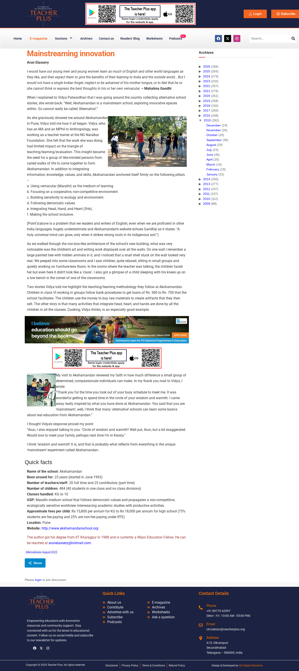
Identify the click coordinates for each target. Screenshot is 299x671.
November (213, 130)
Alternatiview (33, 552)
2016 (206, 115)
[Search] (293, 38)
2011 (206, 194)
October (212, 135)
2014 (206, 179)
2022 (206, 86)
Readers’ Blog (130, 38)
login (38, 580)
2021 (206, 91)
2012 (206, 189)
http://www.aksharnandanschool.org (70, 528)
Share (37, 563)
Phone (211, 606)
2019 (206, 101)
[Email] (201, 625)
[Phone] (201, 608)
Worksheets (154, 38)
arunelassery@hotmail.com (70, 543)
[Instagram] (236, 38)
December (213, 125)
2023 (206, 81)
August (211, 145)
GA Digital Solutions (251, 665)
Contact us (106, 38)
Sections (61, 38)
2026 (206, 66)
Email (210, 624)
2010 (206, 199)
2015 (207, 120)
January (212, 174)
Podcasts (177, 37)
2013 (206, 184)
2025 (206, 71)
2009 (206, 203)
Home (18, 38)
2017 (206, 110)
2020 (206, 96)
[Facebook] (218, 38)
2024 (206, 76)
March (210, 164)
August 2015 (49, 552)
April (209, 159)
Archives (86, 38)
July (209, 150)
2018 (206, 105)
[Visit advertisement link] (107, 329)
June (209, 154)
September (214, 140)
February (212, 169)
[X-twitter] (227, 38)
